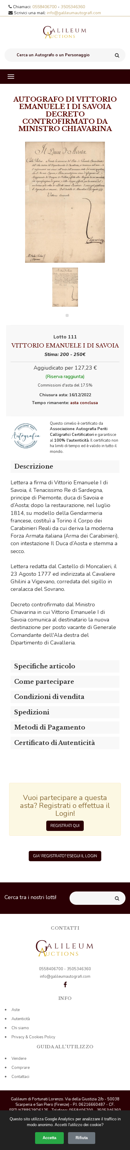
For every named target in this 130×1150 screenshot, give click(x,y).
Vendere (18, 1058)
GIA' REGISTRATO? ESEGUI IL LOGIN (65, 856)
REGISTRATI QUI (65, 826)
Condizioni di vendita (49, 696)
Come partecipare (44, 681)
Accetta (49, 1137)
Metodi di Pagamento (49, 727)
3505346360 (73, 7)
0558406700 (45, 7)
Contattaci (20, 1076)
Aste (15, 1010)
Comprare (20, 1067)
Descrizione (33, 466)
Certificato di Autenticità (54, 742)
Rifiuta (82, 1137)
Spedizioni (31, 712)
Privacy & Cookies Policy (33, 1037)
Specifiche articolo (44, 666)
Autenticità (20, 1019)
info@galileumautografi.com (74, 13)
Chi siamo (20, 1028)
